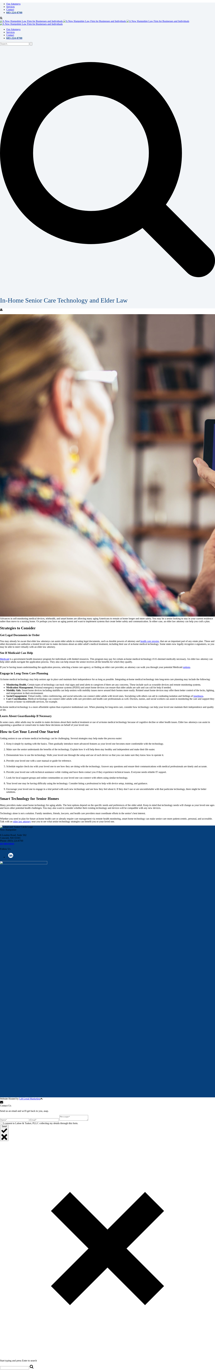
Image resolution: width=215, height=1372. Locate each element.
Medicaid (4, 659)
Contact (10, 9)
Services (10, 6)
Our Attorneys (13, 4)
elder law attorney (22, 821)
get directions (7, 843)
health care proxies (149, 641)
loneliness (198, 696)
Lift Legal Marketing (29, 1098)
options (186, 667)
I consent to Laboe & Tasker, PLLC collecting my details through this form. (40, 1123)
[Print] (1, 310)
